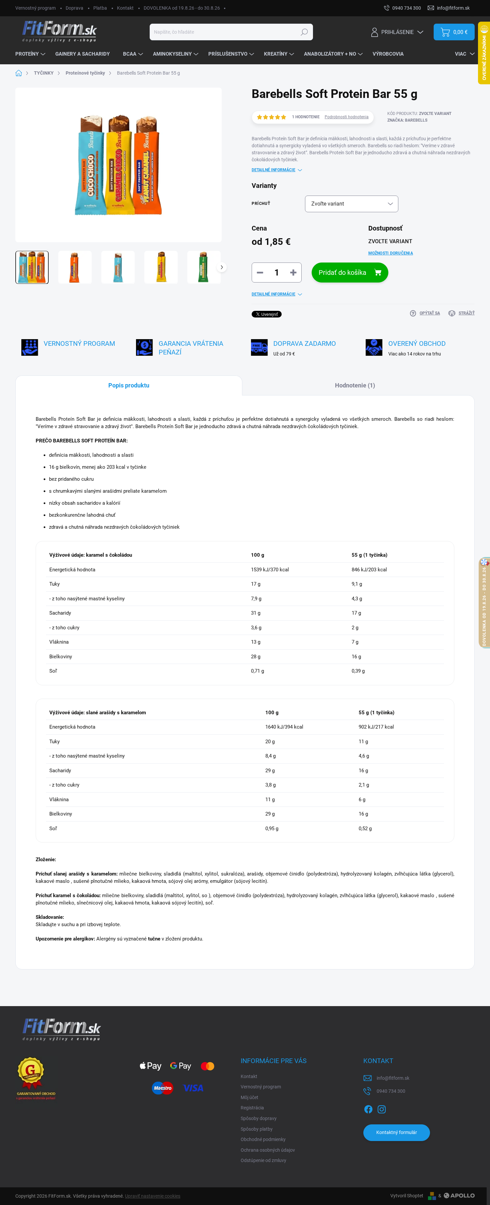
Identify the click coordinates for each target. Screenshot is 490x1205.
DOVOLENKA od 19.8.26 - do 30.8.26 (182, 8)
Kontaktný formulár (396, 1132)
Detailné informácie (273, 170)
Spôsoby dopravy (259, 1118)
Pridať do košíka (342, 273)
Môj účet (249, 1097)
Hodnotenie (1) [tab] (355, 385)
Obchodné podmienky (263, 1139)
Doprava (74, 8)
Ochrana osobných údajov (268, 1150)
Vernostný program (35, 8)
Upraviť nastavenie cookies (152, 1196)
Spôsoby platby (257, 1129)
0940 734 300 (391, 1091)
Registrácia (252, 1107)
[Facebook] (368, 1108)
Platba (100, 8)
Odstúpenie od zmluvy (263, 1160)
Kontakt (125, 8)
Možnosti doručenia (390, 253)
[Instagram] (382, 1108)
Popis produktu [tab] (128, 385)
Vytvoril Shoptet (406, 1195)
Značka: (407, 120)
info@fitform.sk (393, 1078)
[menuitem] (31, 54)
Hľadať (304, 32)
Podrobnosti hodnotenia (347, 117)
